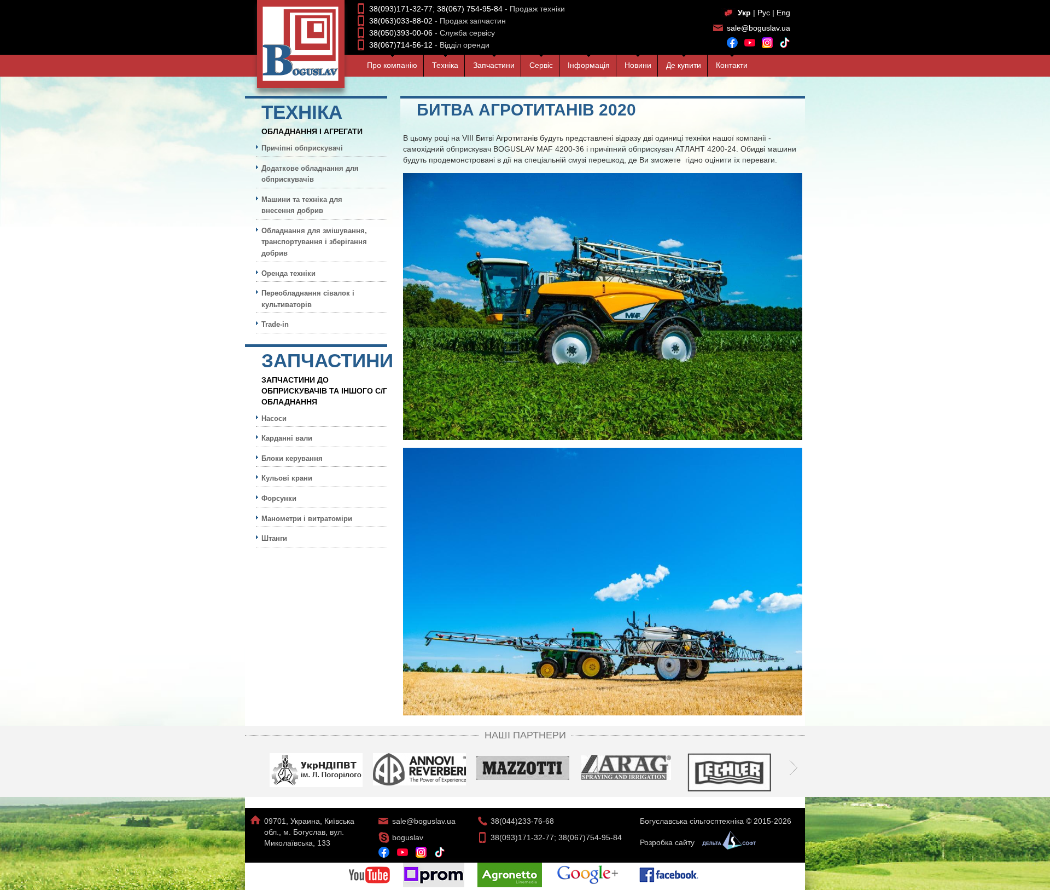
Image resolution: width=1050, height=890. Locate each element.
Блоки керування (292, 458)
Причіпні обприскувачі (302, 148)
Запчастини (494, 65)
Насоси (274, 418)
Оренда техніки (288, 273)
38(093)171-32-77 (401, 8)
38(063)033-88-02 (401, 20)
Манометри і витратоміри (306, 519)
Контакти (732, 65)
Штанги (274, 538)
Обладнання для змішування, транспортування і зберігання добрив (314, 242)
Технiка (445, 65)
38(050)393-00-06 (401, 32)
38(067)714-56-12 (401, 45)
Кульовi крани (286, 478)
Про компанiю (392, 65)
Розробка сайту (668, 842)
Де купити (683, 65)
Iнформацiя (589, 65)
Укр (744, 12)
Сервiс (541, 65)
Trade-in (275, 324)
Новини (638, 65)
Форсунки (278, 498)
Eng (783, 12)
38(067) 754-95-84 (470, 8)
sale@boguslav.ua (758, 28)
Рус (763, 12)
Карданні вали (286, 438)
